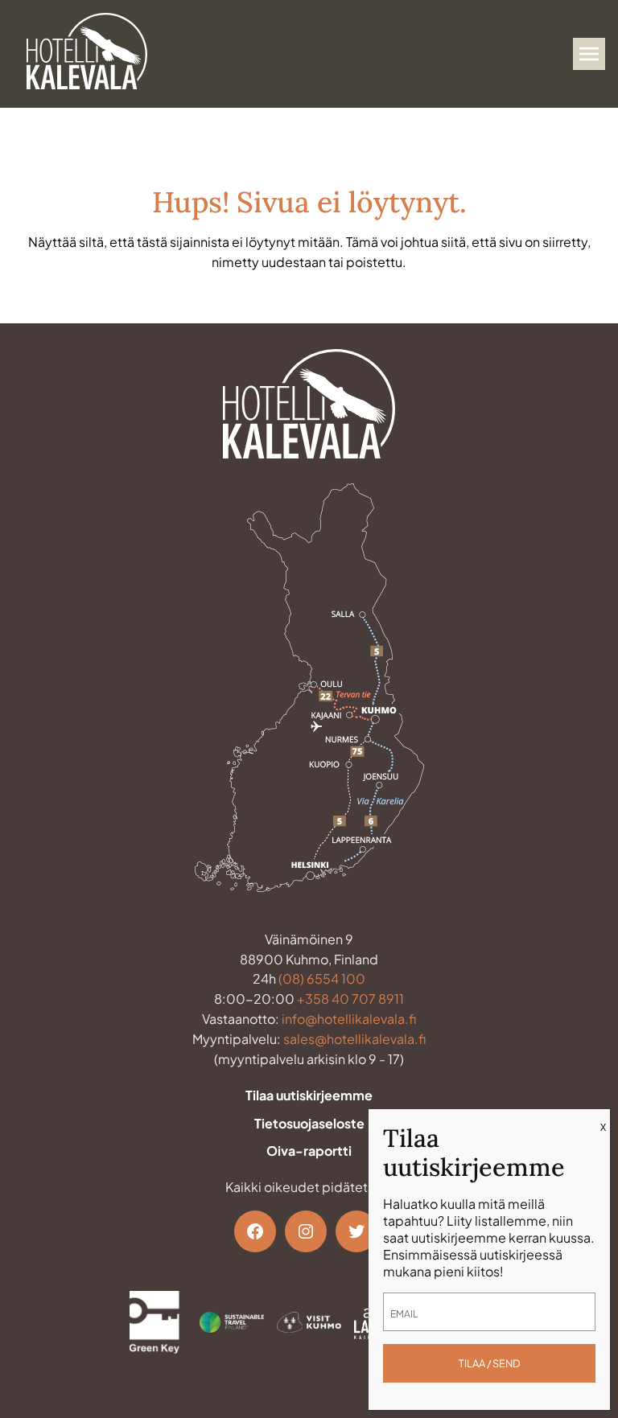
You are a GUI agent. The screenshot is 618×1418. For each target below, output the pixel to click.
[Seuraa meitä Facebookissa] (255, 1231)
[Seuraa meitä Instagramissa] (306, 1231)
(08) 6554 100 (321, 978)
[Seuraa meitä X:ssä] (356, 1231)
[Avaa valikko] (589, 54)
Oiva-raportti (309, 1150)
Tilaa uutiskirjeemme (309, 1095)
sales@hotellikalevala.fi (354, 1038)
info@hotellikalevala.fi (349, 1018)
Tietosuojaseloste (309, 1123)
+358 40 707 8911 (350, 998)
